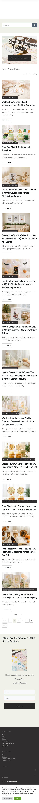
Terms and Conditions (8, 743)
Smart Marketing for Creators (11, 413)
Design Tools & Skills (8, 459)
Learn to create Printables (8, 759)
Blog (3, 737)
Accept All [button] (17, 798)
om (9, 781)
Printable (4, 757)
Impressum (5, 777)
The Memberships (6, 760)
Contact (4, 739)
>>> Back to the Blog (30, 74)
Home (3, 734)
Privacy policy (5, 741)
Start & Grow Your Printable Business (25, 459)
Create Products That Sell (10, 97)
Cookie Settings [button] (8, 798)
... (12, 115)
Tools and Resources (13, 590)
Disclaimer (5, 746)
